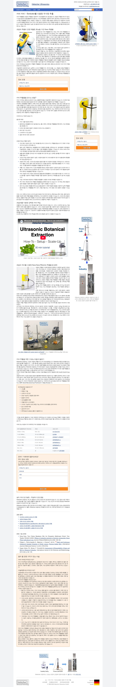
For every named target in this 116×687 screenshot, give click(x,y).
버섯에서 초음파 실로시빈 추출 (28, 517)
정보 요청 (43, 89)
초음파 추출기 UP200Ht (81, 132)
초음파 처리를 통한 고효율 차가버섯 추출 (31, 528)
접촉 (38, 10)
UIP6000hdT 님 (57, 445)
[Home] (23, 3)
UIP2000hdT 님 (57, 440)
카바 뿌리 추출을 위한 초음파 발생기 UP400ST (31, 352)
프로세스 (28, 10)
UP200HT (55, 437)
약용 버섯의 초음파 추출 (26, 521)
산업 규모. (78, 674)
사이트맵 (44, 682)
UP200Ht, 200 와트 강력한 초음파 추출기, (86, 44)
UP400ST (60, 437)
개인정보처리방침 (64, 682)
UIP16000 (55, 448)
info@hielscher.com (94, 6)
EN (97, 10)
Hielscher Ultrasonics (40, 4)
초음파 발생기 (20, 10)
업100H (55, 434)
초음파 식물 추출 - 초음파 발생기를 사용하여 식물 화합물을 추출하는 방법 (43, 258)
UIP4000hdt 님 (56, 442)
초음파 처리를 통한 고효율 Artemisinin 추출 (32, 526)
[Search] (93, 10)
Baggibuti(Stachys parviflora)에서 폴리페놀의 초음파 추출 (36, 523)
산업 (34, 10)
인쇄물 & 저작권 (53, 682)
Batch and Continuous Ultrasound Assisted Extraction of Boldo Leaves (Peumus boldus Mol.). (45, 543)
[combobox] (83, 10)
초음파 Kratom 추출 (25, 519)
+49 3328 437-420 (94, 4)
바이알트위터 (56, 431)
